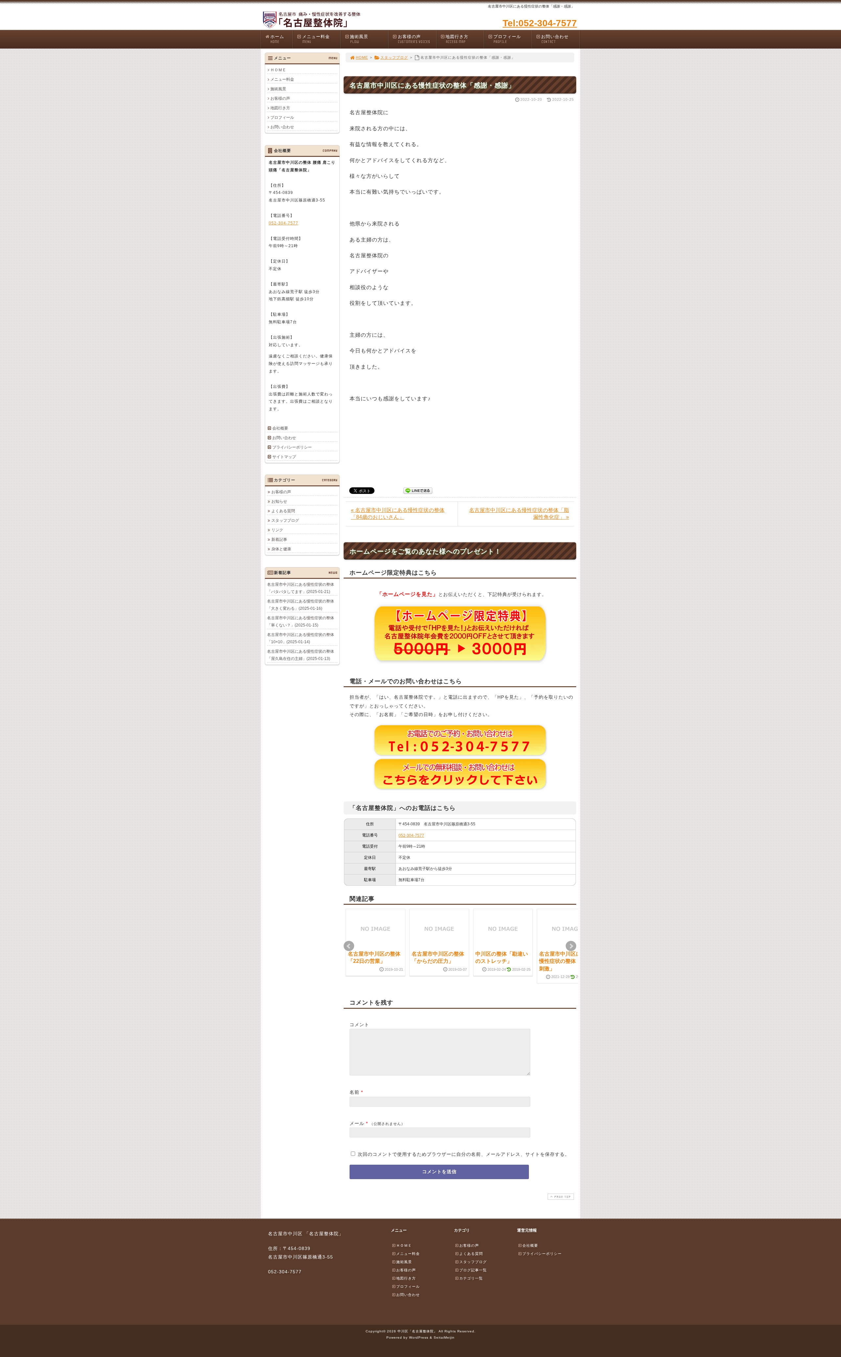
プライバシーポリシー (292, 447)
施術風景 (359, 39)
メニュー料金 (316, 39)
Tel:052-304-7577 (540, 23)
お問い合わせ (555, 39)
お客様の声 (414, 39)
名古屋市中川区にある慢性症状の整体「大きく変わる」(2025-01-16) (300, 605)
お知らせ (279, 501)
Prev (349, 946)
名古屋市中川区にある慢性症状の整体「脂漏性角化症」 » (519, 513)
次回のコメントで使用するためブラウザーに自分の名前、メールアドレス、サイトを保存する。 (464, 1154)
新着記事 (279, 539)
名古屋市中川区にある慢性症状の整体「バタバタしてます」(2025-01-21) (300, 588)
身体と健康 (281, 549)
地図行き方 (456, 39)
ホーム (277, 39)
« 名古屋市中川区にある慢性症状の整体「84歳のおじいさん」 (397, 513)
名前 (354, 1092)
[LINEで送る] (417, 490)
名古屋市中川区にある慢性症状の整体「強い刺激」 (565, 961)
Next (571, 946)
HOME (362, 57)
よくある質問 (283, 511)
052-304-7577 (411, 835)
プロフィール (507, 39)
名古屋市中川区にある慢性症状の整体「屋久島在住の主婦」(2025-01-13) (300, 655)
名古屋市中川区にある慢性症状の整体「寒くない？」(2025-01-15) (300, 621)
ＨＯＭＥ (278, 70)
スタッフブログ (394, 57)
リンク (277, 530)
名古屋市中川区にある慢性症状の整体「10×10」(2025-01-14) (300, 638)
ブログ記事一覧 (473, 1270)
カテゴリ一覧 (471, 1278)
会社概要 (280, 428)
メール (357, 1123)
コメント (359, 1024)
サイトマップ (284, 457)
